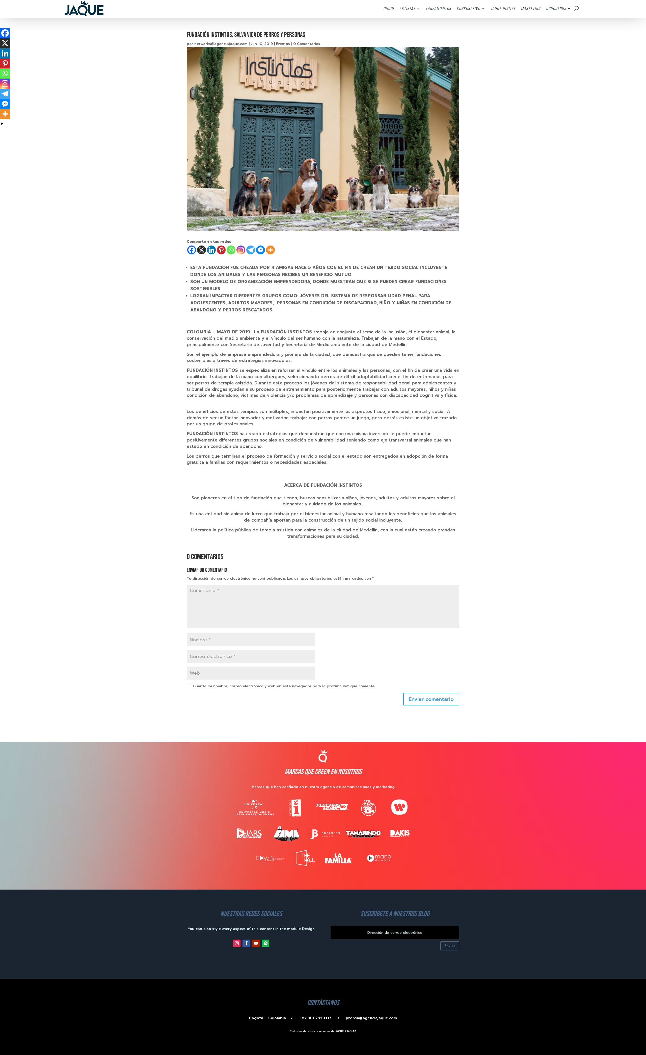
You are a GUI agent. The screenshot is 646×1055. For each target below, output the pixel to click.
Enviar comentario (431, 699)
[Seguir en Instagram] (236, 943)
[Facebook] (191, 250)
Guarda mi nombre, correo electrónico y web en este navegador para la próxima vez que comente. (284, 686)
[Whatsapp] (231, 250)
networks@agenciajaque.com (221, 43)
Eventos (283, 43)
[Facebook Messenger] (260, 250)
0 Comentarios (306, 43)
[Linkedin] (211, 250)
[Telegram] (250, 250)
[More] (270, 250)
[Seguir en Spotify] (265, 943)
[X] (201, 250)
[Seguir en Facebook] (246, 943)
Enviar (449, 945)
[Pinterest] (221, 250)
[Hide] (2, 124)
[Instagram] (240, 250)
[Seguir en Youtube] (256, 943)
